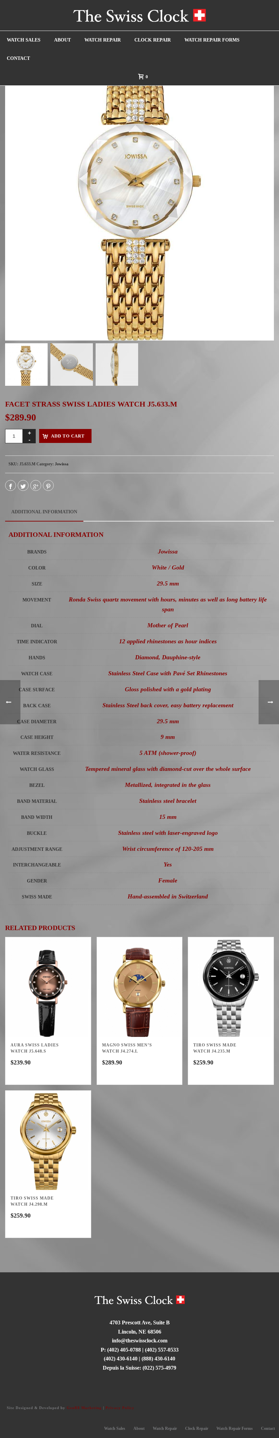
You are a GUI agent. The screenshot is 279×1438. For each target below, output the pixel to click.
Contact (18, 58)
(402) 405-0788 (124, 1350)
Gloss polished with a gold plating (168, 689)
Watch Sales (23, 40)
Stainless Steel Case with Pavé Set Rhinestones (167, 673)
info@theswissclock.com (139, 1340)
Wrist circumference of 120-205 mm (168, 848)
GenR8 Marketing (84, 1408)
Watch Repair (102, 40)
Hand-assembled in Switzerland (168, 896)
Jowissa (61, 464)
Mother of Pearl (167, 625)
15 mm (168, 816)
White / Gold (168, 567)
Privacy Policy (119, 1408)
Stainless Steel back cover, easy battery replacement (167, 705)
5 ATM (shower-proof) (168, 752)
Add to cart (68, 436)
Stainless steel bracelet (167, 800)
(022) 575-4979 (159, 1368)
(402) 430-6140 (120, 1358)
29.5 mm (168, 583)
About (62, 40)
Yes (168, 864)
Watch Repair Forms (212, 40)
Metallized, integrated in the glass (168, 784)
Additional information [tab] (44, 511)
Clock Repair (152, 40)
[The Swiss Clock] (139, 15)
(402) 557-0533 (162, 1350)
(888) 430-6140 (158, 1358)
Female (167, 880)
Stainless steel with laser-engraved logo (168, 832)
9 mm (168, 736)
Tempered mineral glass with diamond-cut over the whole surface (168, 768)
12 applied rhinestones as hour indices (168, 641)
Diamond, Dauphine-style (167, 657)
